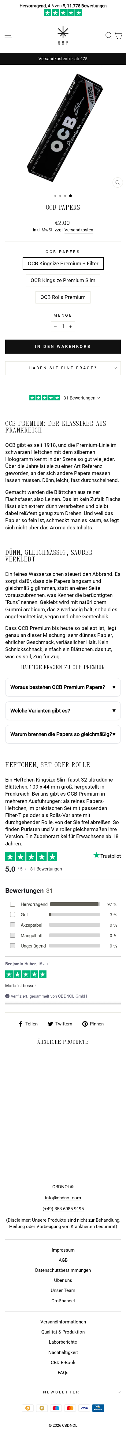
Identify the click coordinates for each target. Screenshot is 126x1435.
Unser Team (63, 1290)
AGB (63, 1260)
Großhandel (63, 1301)
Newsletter (61, 1392)
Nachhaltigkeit (63, 1352)
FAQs (63, 1372)
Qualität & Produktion (63, 1332)
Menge (63, 315)
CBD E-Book (63, 1362)
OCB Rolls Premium (63, 297)
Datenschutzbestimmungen (63, 1270)
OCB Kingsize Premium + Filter (63, 264)
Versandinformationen (63, 1322)
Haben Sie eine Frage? (63, 368)
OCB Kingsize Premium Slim (63, 280)
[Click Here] (63, 14)
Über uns (63, 1280)
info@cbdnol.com (63, 1198)
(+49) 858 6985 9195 (63, 1209)
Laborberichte (63, 1342)
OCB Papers (63, 251)
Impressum (63, 1250)
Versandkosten (79, 229)
